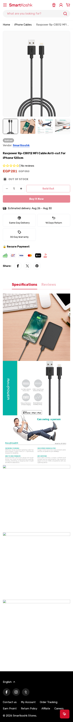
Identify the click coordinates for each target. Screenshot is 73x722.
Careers (59, 708)
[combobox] (36, 13)
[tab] (24, 285)
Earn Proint (10, 708)
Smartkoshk (21, 145)
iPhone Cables (23, 24)
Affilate (45, 708)
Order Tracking (48, 702)
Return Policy (29, 708)
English (7, 682)
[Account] (61, 5)
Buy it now (36, 198)
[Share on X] (27, 266)
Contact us (10, 702)
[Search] (65, 14)
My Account (28, 702)
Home (6, 24)
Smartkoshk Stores (24, 715)
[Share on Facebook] (18, 266)
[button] (11, 165)
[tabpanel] (36, 480)
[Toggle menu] (5, 5)
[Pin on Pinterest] (37, 266)
